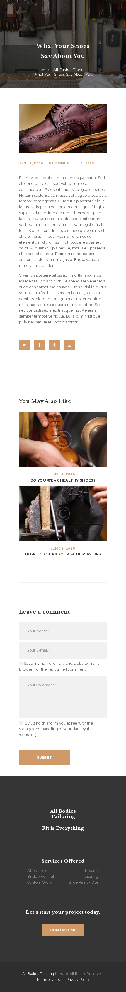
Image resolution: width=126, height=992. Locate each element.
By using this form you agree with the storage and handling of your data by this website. (56, 729)
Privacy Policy (78, 980)
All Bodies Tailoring (38, 974)
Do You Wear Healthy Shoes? (63, 480)
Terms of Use (47, 980)
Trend (78, 69)
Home (43, 69)
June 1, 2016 (31, 163)
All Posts (61, 69)
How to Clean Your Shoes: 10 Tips (63, 554)
